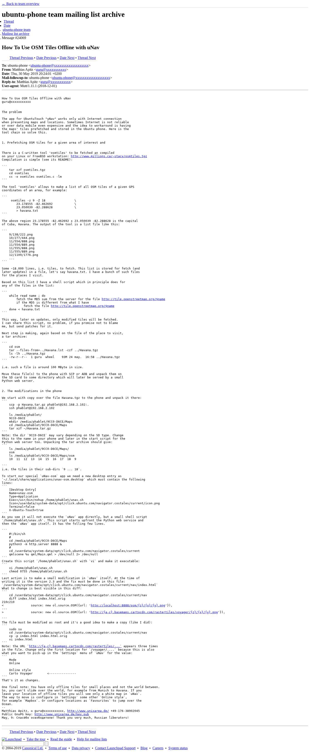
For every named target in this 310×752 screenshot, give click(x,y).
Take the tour (36, 739)
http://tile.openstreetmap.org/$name (133, 299)
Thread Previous (21, 58)
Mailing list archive (15, 34)
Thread (9, 21)
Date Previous (46, 58)
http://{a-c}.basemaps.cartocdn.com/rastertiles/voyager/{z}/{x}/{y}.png (154, 612)
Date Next (67, 58)
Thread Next (87, 58)
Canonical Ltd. (32, 748)
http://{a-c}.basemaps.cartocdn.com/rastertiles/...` (75, 646)
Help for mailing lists (92, 739)
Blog (144, 748)
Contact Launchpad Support (115, 748)
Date (7, 25)
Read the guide (61, 739)
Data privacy (81, 748)
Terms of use (57, 748)
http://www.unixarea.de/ (88, 711)
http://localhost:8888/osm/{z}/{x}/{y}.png (128, 605)
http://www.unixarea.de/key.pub (61, 714)
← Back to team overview (20, 4)
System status (178, 748)
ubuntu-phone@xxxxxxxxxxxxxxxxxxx (60, 65)
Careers (158, 748)
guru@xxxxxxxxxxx (51, 69)
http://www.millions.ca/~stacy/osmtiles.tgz (109, 156)
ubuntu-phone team (16, 30)
